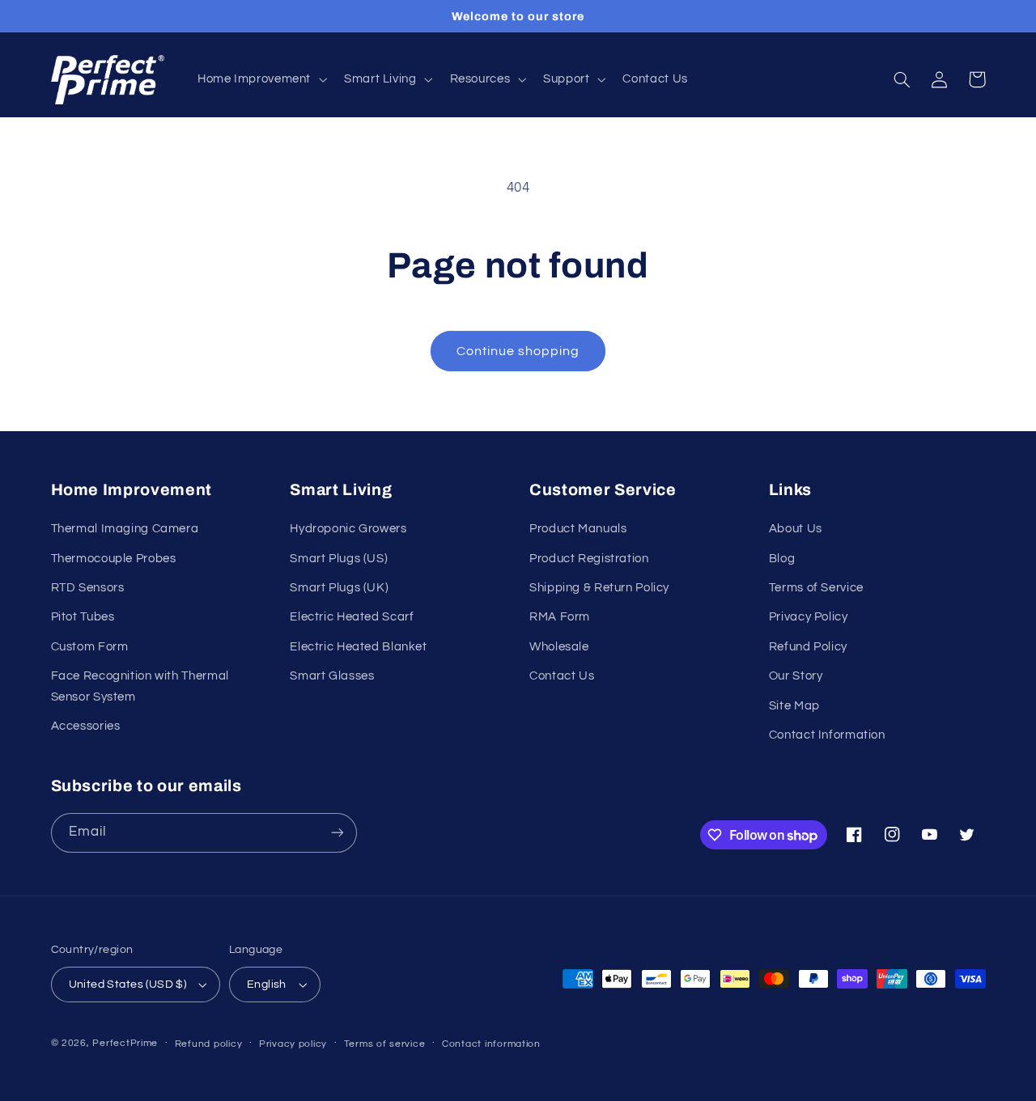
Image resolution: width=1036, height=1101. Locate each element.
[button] (260, 80)
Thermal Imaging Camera (125, 529)
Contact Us (561, 676)
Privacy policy (293, 1044)
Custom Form (90, 647)
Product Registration (589, 559)
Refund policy (209, 1044)
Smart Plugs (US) (339, 559)
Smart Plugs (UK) (339, 588)
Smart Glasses (332, 676)
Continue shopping (518, 351)
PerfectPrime (125, 1043)
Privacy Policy (808, 617)
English (267, 984)
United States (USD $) (128, 984)
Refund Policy (808, 647)
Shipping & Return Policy (599, 588)
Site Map (794, 706)
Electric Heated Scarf (352, 617)
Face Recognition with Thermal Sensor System (140, 686)
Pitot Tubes (83, 617)
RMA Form (559, 617)
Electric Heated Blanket (358, 647)
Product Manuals (577, 529)
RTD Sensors (88, 588)
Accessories (86, 726)
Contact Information (827, 735)
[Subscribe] (336, 833)
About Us (795, 529)
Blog (782, 559)
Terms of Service (816, 588)
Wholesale (559, 647)
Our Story (796, 676)
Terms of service (385, 1044)
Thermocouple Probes (113, 559)
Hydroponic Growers (348, 529)
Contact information (491, 1044)
